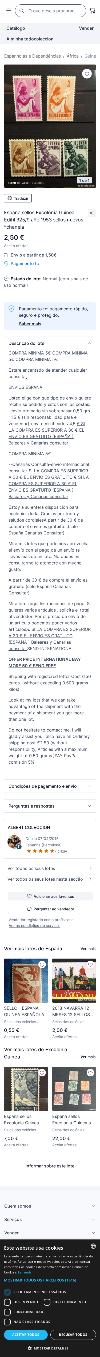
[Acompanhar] (87, 73)
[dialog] (50, 1298)
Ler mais (24, 1272)
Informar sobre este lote (50, 1165)
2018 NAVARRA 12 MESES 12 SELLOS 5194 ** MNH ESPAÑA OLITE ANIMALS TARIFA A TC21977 (71, 1011)
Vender (86, 28)
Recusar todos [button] (73, 1334)
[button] (50, 343)
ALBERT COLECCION (29, 827)
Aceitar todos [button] (25, 1334)
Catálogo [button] (15, 28)
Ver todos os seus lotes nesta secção (45, 879)
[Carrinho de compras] (92, 10)
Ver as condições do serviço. (34, 925)
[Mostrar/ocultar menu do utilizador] (7, 11)
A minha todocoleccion (30, 39)
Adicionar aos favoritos (54, 896)
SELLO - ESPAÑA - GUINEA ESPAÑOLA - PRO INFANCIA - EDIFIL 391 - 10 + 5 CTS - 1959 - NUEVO (25, 1011)
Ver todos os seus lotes (31, 868)
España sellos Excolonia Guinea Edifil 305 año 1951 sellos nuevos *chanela (23, 1120)
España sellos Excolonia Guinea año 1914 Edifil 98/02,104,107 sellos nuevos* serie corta (74, 1120)
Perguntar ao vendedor (54, 909)
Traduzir (21, 198)
